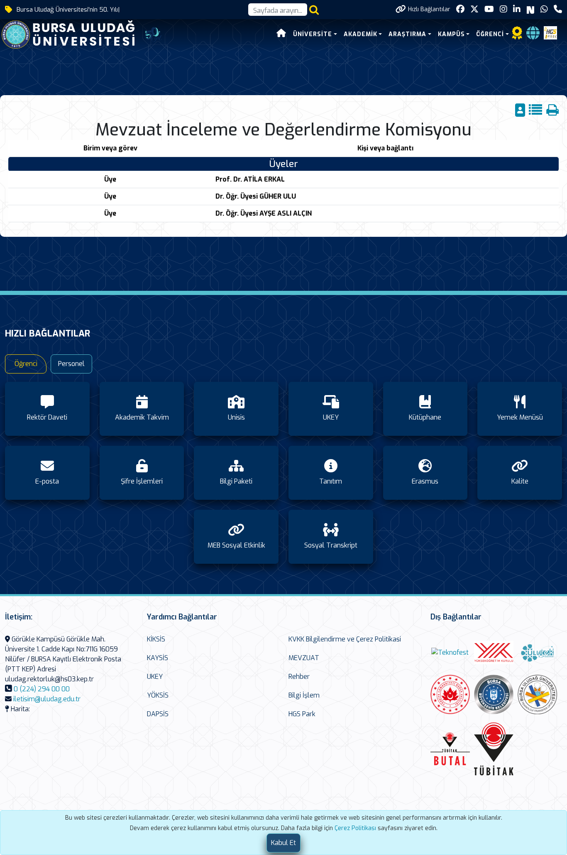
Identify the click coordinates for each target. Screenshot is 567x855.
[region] (283, 184)
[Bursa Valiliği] (450, 694)
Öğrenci (26, 363)
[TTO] (537, 694)
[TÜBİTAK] (493, 748)
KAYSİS (157, 658)
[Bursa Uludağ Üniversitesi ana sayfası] (74, 34)
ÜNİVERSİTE (312, 34)
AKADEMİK (360, 34)
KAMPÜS (451, 34)
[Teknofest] (450, 652)
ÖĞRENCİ (490, 34)
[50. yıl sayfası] (153, 34)
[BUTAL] (450, 748)
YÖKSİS (158, 695)
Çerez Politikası (355, 828)
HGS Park (301, 714)
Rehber (299, 676)
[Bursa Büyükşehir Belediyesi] (493, 694)
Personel (71, 363)
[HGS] (550, 32)
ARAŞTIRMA (407, 34)
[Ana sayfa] (281, 34)
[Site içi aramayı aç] (314, 10)
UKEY (155, 676)
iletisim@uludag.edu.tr (47, 699)
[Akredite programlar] (517, 35)
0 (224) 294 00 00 (42, 689)
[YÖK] (493, 652)
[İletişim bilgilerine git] (558, 9)
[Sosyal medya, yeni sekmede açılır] (460, 9)
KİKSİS (156, 639)
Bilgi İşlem (304, 695)
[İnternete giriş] (533, 35)
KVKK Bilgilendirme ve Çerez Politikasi (344, 639)
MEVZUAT (303, 658)
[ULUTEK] (537, 652)
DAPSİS (158, 714)
